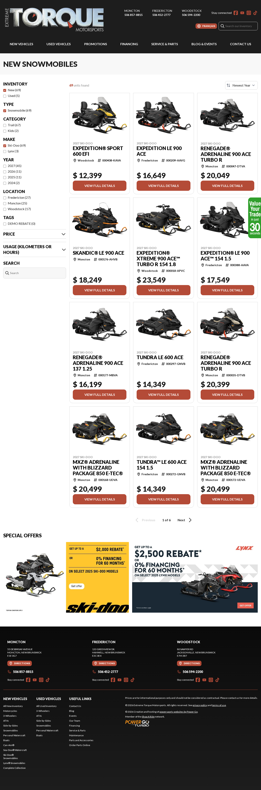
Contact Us (240, 44)
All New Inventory (13, 706)
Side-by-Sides (10, 725)
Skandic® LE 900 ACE (98, 253)
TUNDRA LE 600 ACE (160, 357)
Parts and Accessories (81, 740)
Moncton (132, 10)
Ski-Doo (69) (17, 145)
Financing (129, 44)
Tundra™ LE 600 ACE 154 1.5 (162, 465)
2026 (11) (14, 171)
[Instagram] (248, 12)
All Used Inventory (46, 706)
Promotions (95, 44)
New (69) (14, 90)
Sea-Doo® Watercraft (15, 750)
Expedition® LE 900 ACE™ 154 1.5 (225, 255)
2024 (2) (14, 183)
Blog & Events (204, 44)
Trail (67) (14, 125)
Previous (148, 520)
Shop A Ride (148, 716)
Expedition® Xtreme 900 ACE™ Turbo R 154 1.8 (158, 258)
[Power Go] (161, 723)
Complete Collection (14, 767)
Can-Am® (8, 745)
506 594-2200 (191, 14)
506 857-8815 (133, 14)
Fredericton (162, 10)
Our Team (74, 720)
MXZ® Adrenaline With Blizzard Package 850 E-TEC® (98, 467)
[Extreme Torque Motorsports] (54, 19)
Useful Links (80, 699)
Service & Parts (164, 44)
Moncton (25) (17, 203)
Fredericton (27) (19, 197)
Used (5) (14, 96)
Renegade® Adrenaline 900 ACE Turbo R (226, 154)
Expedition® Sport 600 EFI (98, 151)
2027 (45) (14, 166)
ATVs (6, 720)
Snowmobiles (10, 730)
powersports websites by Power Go (178, 711)
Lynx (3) (13, 151)
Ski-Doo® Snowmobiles (10, 756)
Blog (71, 710)
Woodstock (192, 10)
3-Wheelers (10, 715)
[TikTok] (255, 12)
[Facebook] (235, 12)
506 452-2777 (161, 14)
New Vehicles (21, 44)
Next (181, 520)
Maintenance (76, 735)
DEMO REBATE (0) (21, 223)
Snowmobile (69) (19, 110)
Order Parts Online (79, 745)
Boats (6, 740)
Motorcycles (10, 710)
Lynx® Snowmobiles (14, 763)
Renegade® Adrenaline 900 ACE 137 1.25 (98, 363)
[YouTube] (242, 12)
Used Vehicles (58, 44)
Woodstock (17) (19, 209)
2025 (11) (14, 177)
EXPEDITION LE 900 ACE (159, 151)
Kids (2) (13, 131)
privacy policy (200, 705)
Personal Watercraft (14, 735)
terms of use (219, 705)
